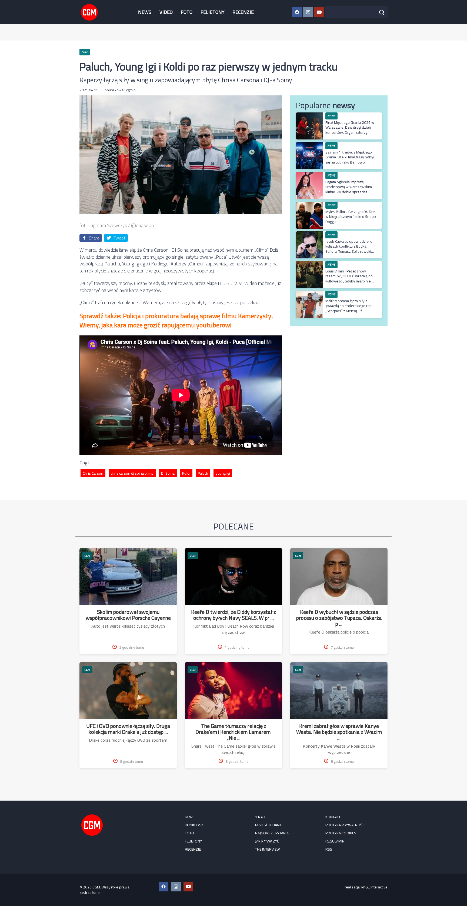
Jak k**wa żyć (267, 841)
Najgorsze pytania (272, 833)
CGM (87, 556)
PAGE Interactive (374, 887)
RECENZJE (243, 12)
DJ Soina (168, 473)
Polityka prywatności (345, 824)
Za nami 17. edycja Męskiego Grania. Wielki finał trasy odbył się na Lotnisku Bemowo (349, 157)
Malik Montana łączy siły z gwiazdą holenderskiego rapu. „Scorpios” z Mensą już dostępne (349, 308)
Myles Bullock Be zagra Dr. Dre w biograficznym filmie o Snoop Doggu (350, 216)
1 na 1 (260, 816)
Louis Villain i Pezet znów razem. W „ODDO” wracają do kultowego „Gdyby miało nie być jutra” (349, 278)
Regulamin (335, 841)
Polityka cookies (340, 833)
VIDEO (166, 12)
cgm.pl (131, 90)
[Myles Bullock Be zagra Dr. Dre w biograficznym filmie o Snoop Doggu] (309, 204)
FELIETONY (212, 12)
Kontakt (333, 816)
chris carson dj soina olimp (132, 473)
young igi (223, 473)
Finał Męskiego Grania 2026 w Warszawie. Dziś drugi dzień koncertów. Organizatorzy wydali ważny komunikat (349, 130)
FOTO (186, 12)
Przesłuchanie (268, 824)
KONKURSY (194, 824)
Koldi (186, 473)
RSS (328, 849)
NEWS (144, 12)
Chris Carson (93, 473)
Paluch (203, 473)
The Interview (267, 849)
